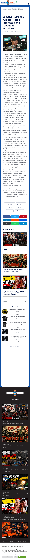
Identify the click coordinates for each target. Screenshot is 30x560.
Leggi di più (16, 554)
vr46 (10, 210)
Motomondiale (18, 31)
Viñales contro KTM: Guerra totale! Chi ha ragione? (14, 541)
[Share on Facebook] (7, 216)
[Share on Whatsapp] (15, 223)
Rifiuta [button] (16, 556)
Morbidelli (20, 201)
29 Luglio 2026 (6, 492)
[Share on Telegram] (23, 223)
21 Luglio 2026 (5, 540)
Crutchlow (9, 201)
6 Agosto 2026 (6, 444)
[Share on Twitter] (15, 216)
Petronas (19, 204)
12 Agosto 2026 (6, 421)
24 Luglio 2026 (6, 516)
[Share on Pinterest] (23, 216)
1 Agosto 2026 (5, 468)
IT (18, 1)
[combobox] (22, 2)
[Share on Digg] (23, 220)
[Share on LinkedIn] (7, 220)
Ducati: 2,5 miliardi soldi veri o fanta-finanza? (13, 423)
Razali (10, 207)
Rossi (19, 207)
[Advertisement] (15, 366)
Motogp (10, 204)
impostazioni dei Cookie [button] (7, 556)
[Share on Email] (7, 223)
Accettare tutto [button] (22, 556)
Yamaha (19, 210)
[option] (22, 2)
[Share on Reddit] (15, 220)
